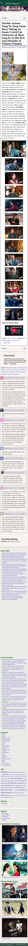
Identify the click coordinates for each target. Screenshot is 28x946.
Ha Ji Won (21, 772)
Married (7, 785)
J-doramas (4, 747)
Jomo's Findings (5, 815)
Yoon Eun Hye (23, 795)
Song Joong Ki (6, 792)
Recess (3, 762)
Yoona (18, 795)
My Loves (4, 757)
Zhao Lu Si (10, 797)
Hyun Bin (5, 774)
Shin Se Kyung (14, 790)
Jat (4, 458)
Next (25, 18)
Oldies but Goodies (6, 758)
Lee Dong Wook (14, 781)
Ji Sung (8, 776)
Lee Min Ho (12, 783)
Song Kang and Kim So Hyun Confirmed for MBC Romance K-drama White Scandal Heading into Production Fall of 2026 (14, 583)
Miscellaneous (5, 752)
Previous (3, 18)
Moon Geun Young (14, 785)
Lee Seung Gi (20, 783)
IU (9, 774)
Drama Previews (6, 741)
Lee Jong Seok (22, 781)
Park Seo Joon (21, 787)
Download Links (6, 739)
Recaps (3, 760)
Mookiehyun (5, 816)
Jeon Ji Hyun (21, 774)
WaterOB (4, 819)
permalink (8, 342)
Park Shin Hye (6, 790)
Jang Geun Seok (14, 774)
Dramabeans (5, 813)
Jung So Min (17, 776)
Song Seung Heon (15, 792)
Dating (4, 772)
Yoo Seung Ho (4, 797)
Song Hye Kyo (22, 790)
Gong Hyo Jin (10, 772)
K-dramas (4, 750)
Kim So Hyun (7, 778)
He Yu (24, 338)
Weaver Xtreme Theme (23, 944)
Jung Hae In (12, 776)
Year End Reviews (6, 765)
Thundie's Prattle (6, 818)
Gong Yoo (16, 772)
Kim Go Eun (22, 776)
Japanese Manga (6, 749)
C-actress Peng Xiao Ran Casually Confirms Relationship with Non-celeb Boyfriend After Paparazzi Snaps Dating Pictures (12, 598)
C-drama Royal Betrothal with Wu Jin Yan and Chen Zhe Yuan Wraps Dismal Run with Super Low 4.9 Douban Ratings (14, 588)
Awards (3, 734)
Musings (4, 755)
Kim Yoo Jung (6, 781)
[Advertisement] (12, 629)
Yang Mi (11, 795)
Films (3, 744)
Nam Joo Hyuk (22, 785)
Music (3, 754)
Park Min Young (13, 787)
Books (3, 736)
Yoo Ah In (15, 795)
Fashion (4, 742)
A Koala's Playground (12, 3)
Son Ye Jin (21, 792)
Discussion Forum (6, 738)
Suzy (2, 795)
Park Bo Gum (4, 787)
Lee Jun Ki (4, 783)
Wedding (7, 795)
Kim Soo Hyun (16, 778)
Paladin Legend (6, 340)
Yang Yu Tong (15, 340)
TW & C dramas (12, 338)
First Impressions (6, 746)
